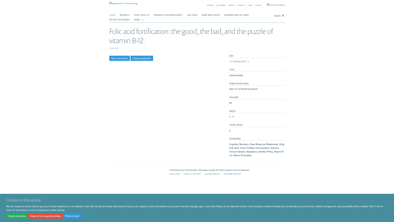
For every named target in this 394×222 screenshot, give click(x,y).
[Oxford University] (273, 5)
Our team (192, 14)
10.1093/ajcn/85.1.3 (239, 61)
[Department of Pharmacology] (123, 2)
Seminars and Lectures (236, 14)
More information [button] (119, 58)
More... (138, 19)
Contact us (241, 5)
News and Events (211, 14)
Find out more (72, 216)
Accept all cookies (17, 216)
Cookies (231, 5)
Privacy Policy (174, 174)
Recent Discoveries (119, 19)
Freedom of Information (192, 174)
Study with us (141, 14)
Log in (250, 5)
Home (112, 14)
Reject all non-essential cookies (45, 216)
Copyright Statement (212, 174)
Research (124, 14)
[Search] (283, 15)
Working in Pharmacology (168, 14)
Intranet (258, 5)
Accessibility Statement (232, 174)
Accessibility (220, 5)
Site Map (210, 5)
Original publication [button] (142, 58)
